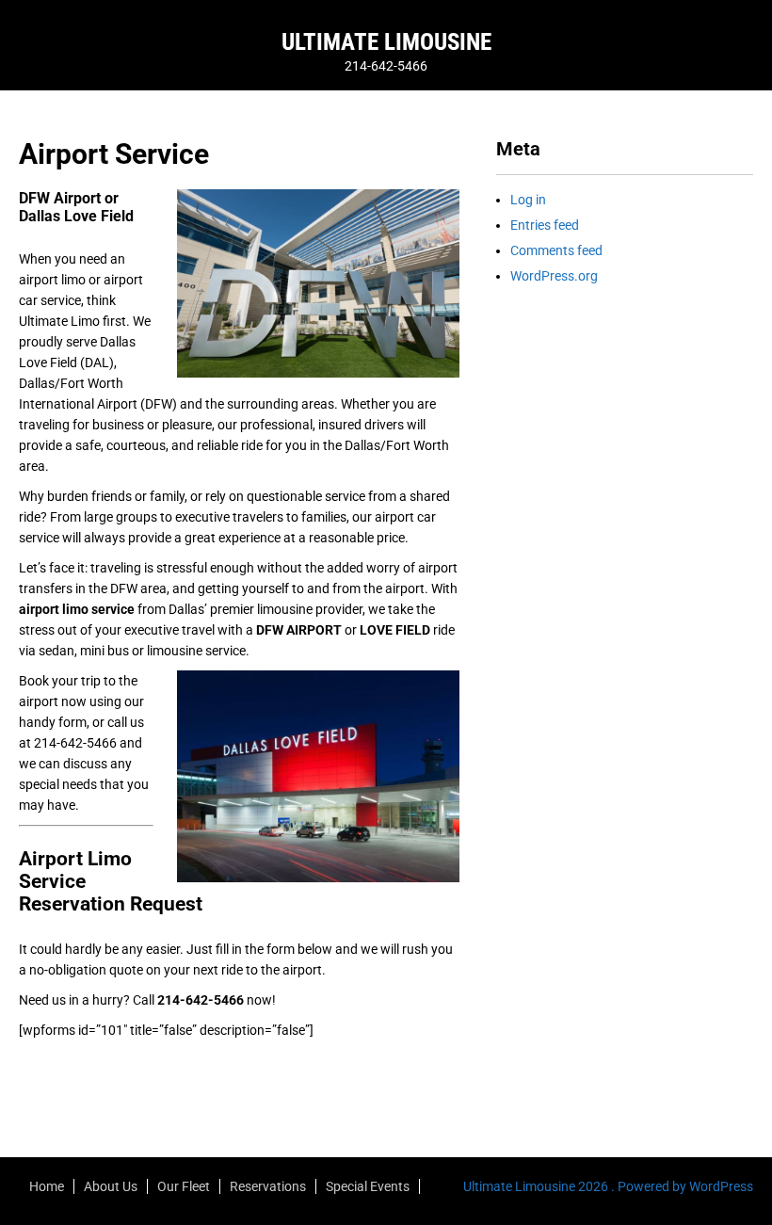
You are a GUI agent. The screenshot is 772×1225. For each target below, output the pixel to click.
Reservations (268, 1186)
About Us (110, 1186)
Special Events (368, 1186)
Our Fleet (183, 1186)
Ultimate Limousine (386, 42)
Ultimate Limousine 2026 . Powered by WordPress (608, 1186)
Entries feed (544, 225)
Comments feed (556, 250)
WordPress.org (554, 275)
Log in (528, 199)
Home (46, 1186)
